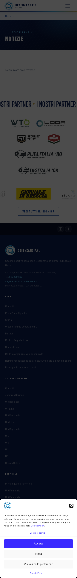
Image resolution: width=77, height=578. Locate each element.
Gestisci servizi (37, 532)
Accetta (38, 543)
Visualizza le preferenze (38, 564)
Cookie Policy (37, 525)
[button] (71, 506)
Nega (38, 553)
